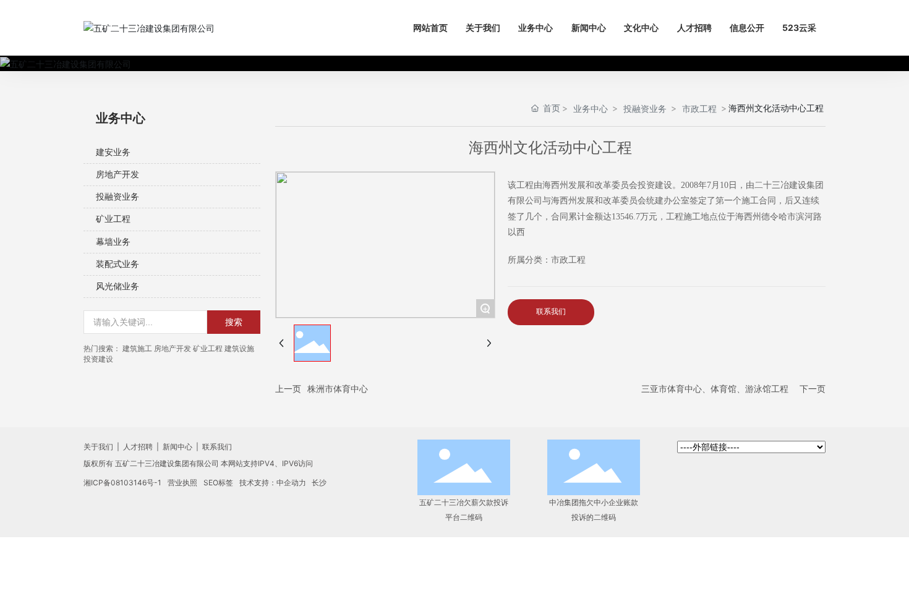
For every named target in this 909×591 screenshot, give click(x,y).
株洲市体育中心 (337, 388)
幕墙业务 (113, 242)
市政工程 (699, 108)
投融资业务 (117, 197)
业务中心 (590, 108)
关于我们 (99, 446)
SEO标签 (218, 482)
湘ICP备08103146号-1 (122, 482)
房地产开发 (117, 174)
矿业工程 (113, 219)
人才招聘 (138, 446)
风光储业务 (117, 286)
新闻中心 (177, 446)
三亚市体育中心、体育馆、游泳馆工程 (714, 388)
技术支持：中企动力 (272, 482)
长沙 (319, 482)
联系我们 (216, 446)
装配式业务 (117, 264)
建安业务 (113, 152)
